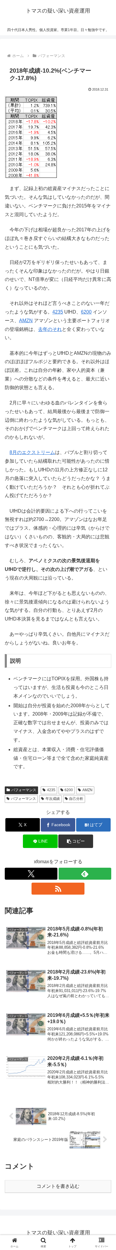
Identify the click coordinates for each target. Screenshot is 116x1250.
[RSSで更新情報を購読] (58, 889)
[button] (75, 841)
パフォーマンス (23, 790)
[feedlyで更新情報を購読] (85, 874)
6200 (86, 311)
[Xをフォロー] (31, 874)
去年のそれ (50, 329)
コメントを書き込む (58, 1186)
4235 (57, 311)
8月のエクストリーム (32, 452)
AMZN (26, 320)
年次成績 (53, 799)
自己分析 (76, 799)
